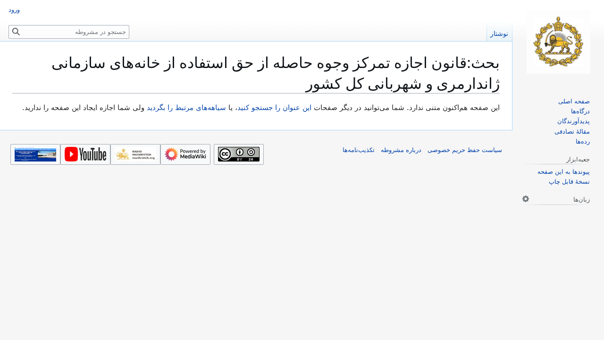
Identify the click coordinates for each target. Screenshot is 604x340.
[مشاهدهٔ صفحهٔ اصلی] (558, 42)
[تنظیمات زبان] (525, 199)
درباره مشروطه (401, 149)
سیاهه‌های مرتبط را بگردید (186, 107)
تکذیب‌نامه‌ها (359, 149)
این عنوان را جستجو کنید (274, 107)
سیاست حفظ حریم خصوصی (465, 149)
